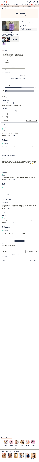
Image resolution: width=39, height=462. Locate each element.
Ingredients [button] (5, 69)
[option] (19, 6)
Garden (35, 4)
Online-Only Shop (25, 4)
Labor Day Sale (18, 4)
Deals (2, 4)
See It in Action (14, 39)
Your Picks (5, 4)
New (9, 4)
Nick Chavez (22, 26)
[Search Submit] (26, 2)
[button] (1, 2)
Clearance (31, 4)
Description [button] (5, 50)
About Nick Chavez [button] (6, 72)
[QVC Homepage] (2, 8)
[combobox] (18, 2)
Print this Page (23, 75)
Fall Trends (13, 4)
